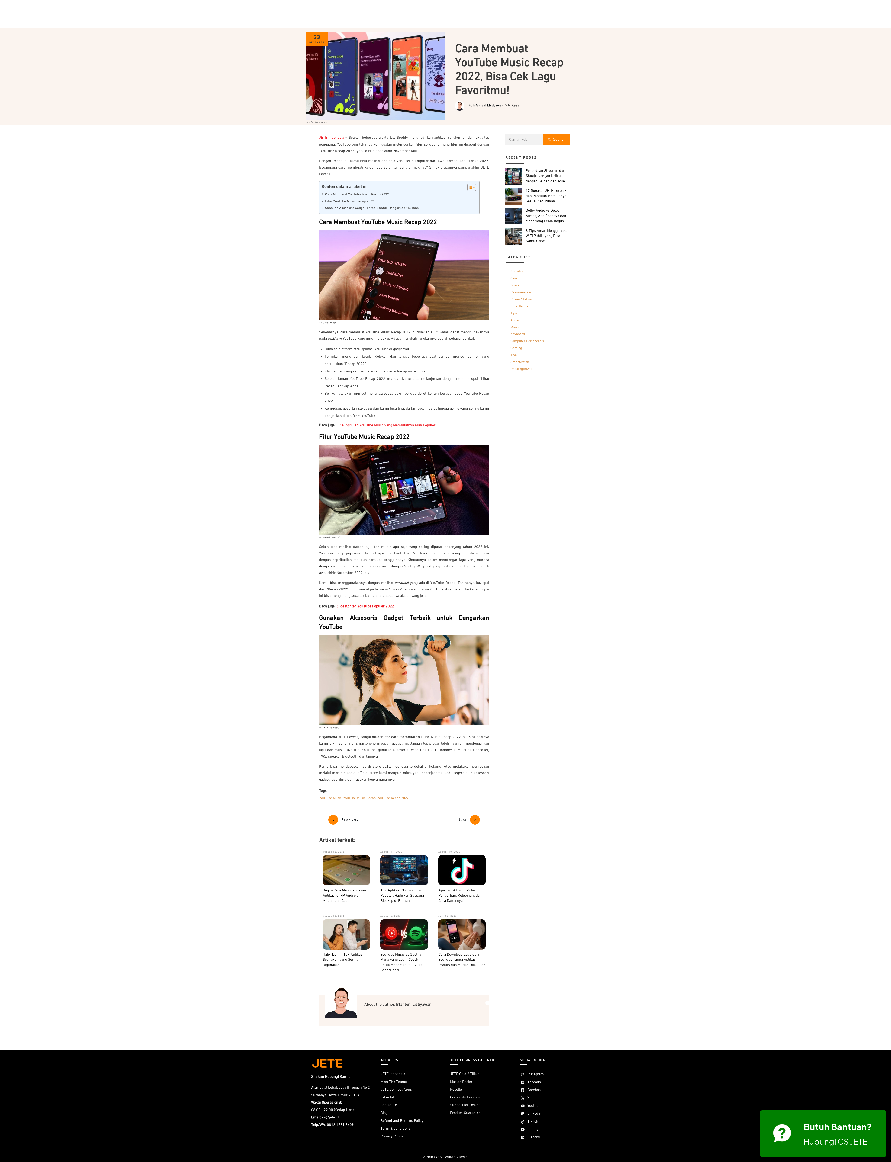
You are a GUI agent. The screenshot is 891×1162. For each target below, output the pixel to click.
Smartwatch (519, 362)
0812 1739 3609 (340, 1125)
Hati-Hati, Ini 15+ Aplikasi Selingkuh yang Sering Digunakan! (343, 960)
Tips (513, 313)
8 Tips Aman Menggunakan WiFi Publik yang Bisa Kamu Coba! (547, 236)
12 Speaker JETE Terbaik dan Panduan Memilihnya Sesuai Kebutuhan (546, 196)
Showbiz (516, 271)
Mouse (515, 327)
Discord (533, 1137)
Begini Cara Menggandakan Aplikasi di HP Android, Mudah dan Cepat (344, 896)
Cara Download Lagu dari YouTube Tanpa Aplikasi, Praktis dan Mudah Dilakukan (462, 960)
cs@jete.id (330, 1117)
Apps (515, 105)
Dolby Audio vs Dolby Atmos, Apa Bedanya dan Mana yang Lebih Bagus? (546, 216)
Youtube (533, 1106)
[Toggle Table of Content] (469, 187)
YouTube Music (330, 798)
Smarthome (519, 306)
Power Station (521, 299)
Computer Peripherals (527, 341)
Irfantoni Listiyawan (488, 105)
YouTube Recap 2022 (393, 798)
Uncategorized (521, 369)
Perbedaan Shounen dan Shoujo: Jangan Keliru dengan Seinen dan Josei (546, 176)
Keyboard (517, 334)
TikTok (532, 1122)
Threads (534, 1082)
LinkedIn (534, 1114)
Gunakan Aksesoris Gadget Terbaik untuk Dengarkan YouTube (372, 208)
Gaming (516, 348)
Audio (514, 320)
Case (514, 278)
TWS (513, 355)
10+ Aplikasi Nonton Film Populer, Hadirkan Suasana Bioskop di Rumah (402, 896)
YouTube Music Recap (359, 798)
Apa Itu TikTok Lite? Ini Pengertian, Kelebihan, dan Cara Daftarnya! (460, 896)
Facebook (534, 1090)
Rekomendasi (520, 292)
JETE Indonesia (331, 138)
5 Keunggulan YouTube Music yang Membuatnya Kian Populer (386, 425)
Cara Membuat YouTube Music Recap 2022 (357, 194)
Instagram (535, 1074)
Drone (515, 285)
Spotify (533, 1129)
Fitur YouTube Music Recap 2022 (349, 201)
